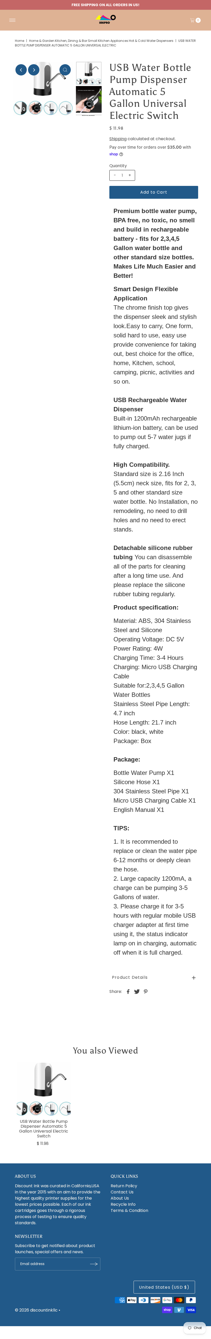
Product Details (130, 977)
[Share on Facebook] (128, 991)
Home (19, 41)
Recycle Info (123, 1204)
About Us (120, 1198)
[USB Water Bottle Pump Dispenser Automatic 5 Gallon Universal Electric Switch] (44, 1089)
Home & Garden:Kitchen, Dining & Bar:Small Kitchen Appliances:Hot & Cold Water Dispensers (101, 41)
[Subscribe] (93, 1264)
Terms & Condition (129, 1210)
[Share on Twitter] (137, 991)
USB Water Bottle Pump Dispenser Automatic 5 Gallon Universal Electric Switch (43, 1128)
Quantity (118, 166)
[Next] (33, 69)
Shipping (118, 139)
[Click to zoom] (65, 69)
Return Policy (124, 1186)
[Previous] (21, 69)
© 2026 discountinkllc (36, 1310)
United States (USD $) (164, 1287)
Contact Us (122, 1192)
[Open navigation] (12, 20)
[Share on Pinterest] (146, 991)
